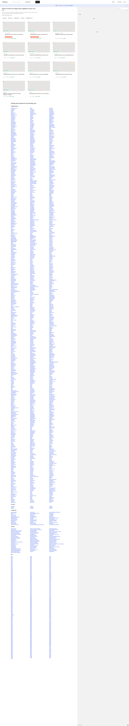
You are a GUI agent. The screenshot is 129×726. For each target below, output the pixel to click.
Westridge (12, 337)
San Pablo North (32, 480)
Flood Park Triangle (33, 182)
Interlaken (50, 476)
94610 (12, 612)
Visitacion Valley (13, 144)
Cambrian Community (33, 159)
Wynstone (50, 407)
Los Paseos (31, 156)
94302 (50, 575)
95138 (12, 590)
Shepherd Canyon (13, 502)
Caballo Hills (13, 207)
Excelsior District (32, 142)
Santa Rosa (50, 286)
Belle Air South (13, 267)
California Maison (32, 162)
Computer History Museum (53, 519)
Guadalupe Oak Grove (52, 161)
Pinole (12, 492)
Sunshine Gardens (32, 254)
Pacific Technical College (52, 537)
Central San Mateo (52, 185)
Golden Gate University (14, 536)
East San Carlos (13, 260)
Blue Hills (12, 308)
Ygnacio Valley (51, 271)
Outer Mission (32, 137)
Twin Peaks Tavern (13, 523)
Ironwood (50, 220)
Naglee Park (12, 156)
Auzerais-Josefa (32, 161)
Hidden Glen (32, 463)
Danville (50, 337)
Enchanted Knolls (51, 296)
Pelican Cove (32, 301)
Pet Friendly (32, 508)
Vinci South (12, 165)
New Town (12, 285)
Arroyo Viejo (51, 209)
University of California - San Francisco (36, 529)
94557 (31, 634)
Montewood (31, 314)
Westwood (12, 353)
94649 (12, 617)
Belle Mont (50, 328)
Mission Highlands (52, 388)
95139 (31, 590)
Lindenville (31, 253)
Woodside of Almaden (52, 169)
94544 (31, 633)
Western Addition (51, 118)
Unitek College (13, 544)
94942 (31, 636)
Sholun (31, 385)
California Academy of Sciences (34, 513)
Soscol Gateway (13, 351)
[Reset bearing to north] (127, 13)
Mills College (51, 197)
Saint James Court (51, 408)
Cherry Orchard (32, 176)
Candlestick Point (32, 140)
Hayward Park (32, 185)
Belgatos (12, 250)
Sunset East (51, 316)
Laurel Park (31, 373)
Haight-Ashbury (13, 123)
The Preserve (51, 225)
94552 (12, 634)
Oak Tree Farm (13, 224)
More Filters (23, 18)
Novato (50, 326)
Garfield (31, 484)
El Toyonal (50, 439)
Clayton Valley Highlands (52, 325)
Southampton (51, 456)
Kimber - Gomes (51, 190)
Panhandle (31, 121)
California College (51, 545)
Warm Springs (51, 187)
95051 (12, 601)
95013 (12, 579)
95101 (50, 580)
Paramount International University (16, 534)
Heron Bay (31, 345)
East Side (50, 254)
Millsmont (12, 209)
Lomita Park (51, 267)
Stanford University (52, 533)
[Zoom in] (127, 10)
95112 (12, 583)
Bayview (50, 134)
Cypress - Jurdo (32, 169)
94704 (50, 618)
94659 (31, 617)
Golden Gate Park (51, 121)
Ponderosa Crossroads (52, 399)
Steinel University (13, 545)
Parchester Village (51, 367)
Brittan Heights (13, 259)
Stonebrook (12, 400)
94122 (31, 562)
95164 (12, 595)
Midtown (50, 149)
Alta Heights (51, 345)
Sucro (50, 478)
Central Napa (13, 348)
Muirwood (50, 223)
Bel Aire (31, 346)
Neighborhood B (51, 414)
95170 (31, 595)
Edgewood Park (51, 186)
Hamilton (50, 230)
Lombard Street (51, 513)
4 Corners (50, 393)
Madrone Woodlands (52, 354)
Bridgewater (51, 245)
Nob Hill (31, 115)
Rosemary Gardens (52, 160)
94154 (31, 569)
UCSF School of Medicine (34, 545)
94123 (50, 562)
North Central (13, 185)
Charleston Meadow (14, 148)
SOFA (50, 159)
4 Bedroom (12, 507)
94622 (12, 616)
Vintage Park (51, 263)
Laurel (31, 184)
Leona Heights (32, 207)
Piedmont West (51, 481)
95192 (12, 597)
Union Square (13, 117)
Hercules (12, 470)
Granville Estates (51, 406)
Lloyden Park (13, 397)
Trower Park (13, 451)
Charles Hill (32, 441)
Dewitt (12, 328)
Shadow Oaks (13, 313)
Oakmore (31, 203)
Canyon (50, 502)
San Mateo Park (51, 183)
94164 (31, 572)
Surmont (31, 250)
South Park (31, 293)
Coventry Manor (32, 348)
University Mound (13, 141)
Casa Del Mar (32, 433)
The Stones (50, 471)
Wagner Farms (13, 324)
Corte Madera (51, 390)
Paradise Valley (13, 253)
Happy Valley (32, 220)
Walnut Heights (13, 434)
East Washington (13, 483)
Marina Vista (32, 419)
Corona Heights (32, 124)
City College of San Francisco (15, 537)
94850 (12, 645)
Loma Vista (51, 246)
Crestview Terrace (32, 475)
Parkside (12, 128)
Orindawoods (32, 440)
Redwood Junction (32, 187)
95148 (12, 591)
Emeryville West (13, 245)
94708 (12, 621)
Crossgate (31, 499)
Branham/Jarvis (51, 164)
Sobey (31, 313)
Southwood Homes (32, 400)
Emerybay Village (32, 244)
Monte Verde (32, 268)
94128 (50, 626)
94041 (12, 599)
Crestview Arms (51, 475)
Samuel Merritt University (53, 528)
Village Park (12, 473)
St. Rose (50, 292)
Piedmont (31, 481)
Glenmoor (50, 189)
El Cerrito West (51, 453)
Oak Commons (51, 462)
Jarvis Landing (32, 302)
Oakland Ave (32, 211)
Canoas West (32, 167)
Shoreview (50, 184)
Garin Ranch (32, 398)
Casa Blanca (12, 461)
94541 (31, 632)
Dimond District (51, 202)
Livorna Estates (51, 270)
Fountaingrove (32, 287)
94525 (31, 655)
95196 (12, 598)
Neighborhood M (32, 416)
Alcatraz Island (32, 512)
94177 (31, 573)
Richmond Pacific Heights (53, 454)
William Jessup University (33, 549)
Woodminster (32, 205)
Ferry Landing (32, 284)
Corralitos (12, 474)
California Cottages (33, 330)
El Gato (12, 247)
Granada (12, 243)
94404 (12, 605)
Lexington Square (13, 303)
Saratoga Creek (51, 306)
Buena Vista (51, 122)
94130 (50, 564)
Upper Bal (12, 344)
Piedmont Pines (32, 204)
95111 (50, 582)
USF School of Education (33, 536)
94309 (50, 637)
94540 (12, 632)
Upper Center (13, 436)
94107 (50, 557)
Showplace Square (13, 122)
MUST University (51, 530)
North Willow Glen (13, 167)
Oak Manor (31, 469)
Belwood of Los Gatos (52, 249)
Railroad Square (32, 288)
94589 (12, 653)
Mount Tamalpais (51, 518)
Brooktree (31, 434)
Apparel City (51, 141)
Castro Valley (13, 435)
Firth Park (31, 334)
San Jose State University (33, 533)
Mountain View (32, 448)
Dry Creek (12, 232)
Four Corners (32, 388)
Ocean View (12, 484)
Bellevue (12, 293)
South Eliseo (32, 356)
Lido (50, 302)
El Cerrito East (32, 453)
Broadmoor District (52, 343)
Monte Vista (12, 378)
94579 (12, 640)
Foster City (31, 262)
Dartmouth (50, 483)
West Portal (31, 128)
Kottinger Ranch (32, 221)
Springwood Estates (33, 351)
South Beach (13, 119)
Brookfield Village (13, 198)
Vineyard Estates (32, 228)
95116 (12, 584)
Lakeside (50, 207)
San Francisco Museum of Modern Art (54, 512)
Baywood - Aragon (13, 184)
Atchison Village (51, 366)
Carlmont (50, 330)
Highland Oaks (32, 223)
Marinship (50, 285)
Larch (31, 427)
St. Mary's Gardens (13, 429)
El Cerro (50, 338)
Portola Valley (32, 336)
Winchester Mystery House (15, 524)
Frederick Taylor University (53, 532)
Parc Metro (50, 242)
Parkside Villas (13, 412)
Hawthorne (31, 411)
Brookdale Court (51, 398)
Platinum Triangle (13, 312)
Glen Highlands (32, 209)
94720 (31, 622)
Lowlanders (12, 177)
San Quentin (12, 501)
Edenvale (31, 179)
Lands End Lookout (14, 518)
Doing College (32, 544)
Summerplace (51, 307)
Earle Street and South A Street (15, 291)
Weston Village (13, 454)
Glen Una (31, 312)
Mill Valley (12, 294)
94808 (50, 644)
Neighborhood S (51, 416)
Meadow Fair (13, 168)
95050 (12, 580)
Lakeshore (12, 136)
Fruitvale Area (13, 309)
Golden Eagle (13, 220)
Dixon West (12, 478)
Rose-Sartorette (13, 159)
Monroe (50, 288)
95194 (50, 597)
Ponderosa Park (13, 179)
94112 (31, 559)
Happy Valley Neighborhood (15, 306)
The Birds (31, 471)
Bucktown (31, 450)
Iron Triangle (13, 366)
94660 (50, 617)
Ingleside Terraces (51, 135)
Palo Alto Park (51, 395)
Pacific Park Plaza (32, 245)
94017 (50, 646)
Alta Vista (12, 251)
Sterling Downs (13, 333)
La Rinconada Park (33, 249)
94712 (12, 622)
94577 (31, 639)
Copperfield (51, 491)
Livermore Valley (51, 317)
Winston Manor (13, 254)
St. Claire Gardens (32, 148)
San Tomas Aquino (52, 232)
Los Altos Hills (13, 421)
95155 (12, 593)
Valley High (31, 379)
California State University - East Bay (16, 530)
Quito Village (32, 311)
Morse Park (51, 177)
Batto (11, 388)
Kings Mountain (32, 432)
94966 (50, 635)
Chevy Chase (13, 355)
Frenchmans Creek (13, 433)
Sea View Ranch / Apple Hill (34, 476)
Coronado (12, 371)
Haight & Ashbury (13, 520)
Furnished (50, 508)
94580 (50, 634)
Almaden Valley (51, 497)
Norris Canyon (32, 502)
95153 (31, 592)
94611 (31, 612)
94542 (50, 632)
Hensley (50, 165)
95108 (50, 581)
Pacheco (50, 469)
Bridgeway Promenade (14, 284)
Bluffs (31, 429)
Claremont (50, 442)
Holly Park (50, 139)
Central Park (13, 230)
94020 (12, 574)
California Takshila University (15, 551)
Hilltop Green (51, 368)
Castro (50, 128)
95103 (12, 581)
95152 (12, 592)
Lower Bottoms (32, 200)
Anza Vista (31, 118)
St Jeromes (31, 455)
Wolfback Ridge (51, 283)
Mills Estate (12, 420)
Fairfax (12, 469)
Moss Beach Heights (14, 494)
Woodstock (31, 282)
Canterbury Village (13, 326)
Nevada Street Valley (14, 286)
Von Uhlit (50, 352)
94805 (50, 643)
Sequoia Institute (51, 551)
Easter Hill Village (13, 372)
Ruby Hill (31, 226)
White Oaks (51, 261)
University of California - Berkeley (35, 528)
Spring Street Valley (33, 285)
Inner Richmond (51, 117)
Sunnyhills (50, 240)
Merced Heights (51, 136)
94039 (31, 598)
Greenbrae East (51, 356)
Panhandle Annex (32, 371)
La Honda (50, 495)
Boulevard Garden (13, 455)
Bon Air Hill (13, 357)
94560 (12, 578)
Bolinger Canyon (51, 427)
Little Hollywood (13, 140)
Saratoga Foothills (32, 310)
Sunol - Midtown (13, 181)
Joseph (12, 231)
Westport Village (51, 335)
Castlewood (31, 218)
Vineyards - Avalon (13, 191)
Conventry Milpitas (33, 240)
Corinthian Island (13, 392)
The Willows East (13, 395)
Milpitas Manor (32, 241)
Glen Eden (12, 281)
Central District (13, 189)
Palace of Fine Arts (33, 522)
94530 (12, 642)
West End (50, 281)
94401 (12, 604)
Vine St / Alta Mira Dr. (52, 450)
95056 (50, 602)
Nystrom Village (13, 369)
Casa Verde (50, 378)
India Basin (31, 134)
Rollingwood (51, 268)
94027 (31, 647)
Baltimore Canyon (51, 357)
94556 (50, 645)
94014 (31, 646)
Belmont (31, 329)
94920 (12, 647)
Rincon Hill (31, 117)
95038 (50, 641)
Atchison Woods (13, 374)
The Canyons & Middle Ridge (34, 294)
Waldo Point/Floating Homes (34, 286)
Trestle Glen (51, 203)
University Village (32, 394)
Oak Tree (31, 198)
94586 (31, 656)
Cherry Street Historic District (53, 289)
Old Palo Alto (32, 146)
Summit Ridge (32, 272)
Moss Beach (51, 493)
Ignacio (12, 327)
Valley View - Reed (13, 162)
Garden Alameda (13, 160)
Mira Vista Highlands (33, 454)
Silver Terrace (51, 140)
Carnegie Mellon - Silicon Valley (54, 534)
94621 (50, 615)
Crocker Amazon (51, 137)
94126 (50, 563)
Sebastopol (31, 359)
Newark (50, 301)
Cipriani (12, 331)
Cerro (12, 265)
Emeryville (50, 243)
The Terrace (12, 457)
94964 (50, 657)
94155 (50, 569)
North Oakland (13, 199)
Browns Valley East (13, 347)
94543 (12, 633)
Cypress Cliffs (51, 494)
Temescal (50, 198)
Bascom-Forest (51, 163)
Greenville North (13, 323)
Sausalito (31, 283)
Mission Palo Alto (32, 395)
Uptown (31, 199)
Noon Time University (33, 546)
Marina (31, 108)
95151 (50, 591)
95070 (50, 636)
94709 (31, 621)
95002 (31, 578)
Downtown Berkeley (52, 212)
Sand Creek (12, 398)
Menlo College (51, 547)
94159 (50, 570)
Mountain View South (14, 448)
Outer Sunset (13, 125)
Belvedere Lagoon (51, 391)
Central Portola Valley (33, 337)
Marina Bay (12, 365)
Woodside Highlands (52, 336)
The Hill (50, 284)
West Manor (12, 458)
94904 (31, 640)
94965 (31, 635)
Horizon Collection (52, 409)
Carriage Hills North (33, 368)
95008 (50, 578)
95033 (12, 577)
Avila (11, 228)
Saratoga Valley (32, 315)
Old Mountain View (33, 170)
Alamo (50, 433)
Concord (31, 325)
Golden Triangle (51, 308)
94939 (12, 641)
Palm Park (31, 186)
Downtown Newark (13, 302)
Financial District (13, 116)
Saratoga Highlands (13, 249)
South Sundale (51, 191)
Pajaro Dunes (51, 473)
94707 (50, 620)
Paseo (12, 311)
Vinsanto (12, 317)
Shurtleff (50, 350)
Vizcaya (31, 233)
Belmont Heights (13, 329)
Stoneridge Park (51, 226)
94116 (31, 560)
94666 (31, 618)
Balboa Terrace (32, 138)
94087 (50, 600)
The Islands (12, 471)
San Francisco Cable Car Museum (54, 524)
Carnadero (12, 460)
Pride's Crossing (32, 307)
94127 (12, 564)
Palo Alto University (52, 548)
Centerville (31, 189)
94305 (31, 637)
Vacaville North (51, 449)
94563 (12, 646)
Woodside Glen (51, 400)
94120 (50, 561)
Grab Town (50, 432)
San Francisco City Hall (33, 519)
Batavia (31, 477)
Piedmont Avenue (32, 197)
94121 (12, 562)
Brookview (12, 307)
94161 (31, 571)
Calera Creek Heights (33, 239)
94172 (12, 573)
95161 (50, 594)
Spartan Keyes (13, 164)
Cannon (31, 451)
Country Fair (51, 218)
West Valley (51, 180)
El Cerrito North (51, 452)
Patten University (13, 529)
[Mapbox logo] (80, 725)
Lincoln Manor (13, 292)
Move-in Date (10, 18)
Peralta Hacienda (51, 205)
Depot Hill (50, 430)
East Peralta (12, 211)
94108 (12, 558)
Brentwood (31, 397)
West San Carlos (32, 163)
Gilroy (31, 459)
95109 (12, 582)
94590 (31, 653)
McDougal (31, 261)
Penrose (12, 410)
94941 (12, 636)
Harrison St (51, 211)
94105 (31, 557)
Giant (11, 376)
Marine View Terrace (33, 495)
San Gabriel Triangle (52, 482)
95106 (31, 581)
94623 (31, 616)
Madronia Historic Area (14, 315)
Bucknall (50, 311)
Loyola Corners (51, 233)
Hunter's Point (13, 135)
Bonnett (50, 229)
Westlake (12, 385)
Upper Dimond (13, 210)
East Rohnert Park (51, 412)
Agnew (12, 180)
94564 (12, 655)
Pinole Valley (51, 492)
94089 (50, 577)
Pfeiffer (12, 498)
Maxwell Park (51, 208)
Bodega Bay (32, 490)
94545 (50, 633)
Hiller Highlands (13, 208)
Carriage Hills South (52, 371)
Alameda (31, 281)
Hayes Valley (32, 120)
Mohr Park (50, 222)
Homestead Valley (51, 295)
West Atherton (32, 396)
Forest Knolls (32, 126)
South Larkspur (51, 353)
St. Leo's (12, 161)
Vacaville (31, 449)
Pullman (50, 369)
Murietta (31, 303)
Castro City (50, 170)
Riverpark (12, 350)
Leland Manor (51, 146)
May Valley (12, 368)
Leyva (50, 158)
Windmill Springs (51, 156)
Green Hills (51, 418)
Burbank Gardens (51, 290)
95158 (12, 594)
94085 (12, 600)
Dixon (12, 477)
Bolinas (12, 497)
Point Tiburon (32, 392)
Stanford (12, 325)
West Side (31, 229)
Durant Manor (13, 212)
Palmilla (31, 409)
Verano (12, 389)
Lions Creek (32, 461)
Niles (11, 188)
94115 (12, 560)
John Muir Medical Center (14, 411)
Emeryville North (13, 244)
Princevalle (12, 463)
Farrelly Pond (13, 343)
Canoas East (32, 166)
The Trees (31, 472)
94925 (50, 640)
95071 (12, 637)
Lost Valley (50, 441)
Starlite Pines (51, 241)
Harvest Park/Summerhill (52, 463)
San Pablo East (51, 480)
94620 (31, 615)
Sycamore (50, 294)
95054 (31, 580)
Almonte (31, 295)
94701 (31, 619)
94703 (12, 620)
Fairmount (12, 142)
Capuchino (50, 417)
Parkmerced (31, 136)
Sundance (50, 460)
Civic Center (13, 120)
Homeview (31, 332)
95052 (50, 601)
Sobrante (12, 367)
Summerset (31, 316)
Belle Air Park (51, 266)
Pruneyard (50, 231)
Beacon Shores (13, 301)
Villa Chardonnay (51, 323)
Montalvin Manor (13, 480)
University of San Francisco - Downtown (55, 531)
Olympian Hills (13, 472)
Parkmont (31, 191)
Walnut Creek (32, 270)
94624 (50, 616)
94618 (50, 614)
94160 (12, 571)
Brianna (31, 498)
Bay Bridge (31, 521)
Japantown (31, 116)
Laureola (12, 261)
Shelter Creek (32, 269)
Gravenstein (31, 292)
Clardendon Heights (14, 126)
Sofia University (32, 548)
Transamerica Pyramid (14, 519)
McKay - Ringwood (14, 169)
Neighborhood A (32, 414)
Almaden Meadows (52, 162)
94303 (12, 576)
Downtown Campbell (33, 230)
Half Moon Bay (51, 431)
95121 (50, 585)
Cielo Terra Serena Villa (33, 243)
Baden (50, 253)
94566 (31, 623)
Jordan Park (12, 113)
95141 (50, 590)
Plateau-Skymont (51, 332)
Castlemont (50, 200)
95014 (50, 622)
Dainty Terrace (32, 408)
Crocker (31, 386)
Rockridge (12, 197)
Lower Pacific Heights (33, 113)
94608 (31, 611)
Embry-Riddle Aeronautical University (54, 536)
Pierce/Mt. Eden (32, 309)
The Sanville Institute (33, 531)
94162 (50, 571)
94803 (12, 643)
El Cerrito (31, 452)
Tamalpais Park (13, 295)
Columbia (31, 436)
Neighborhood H (51, 415)
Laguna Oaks (51, 221)
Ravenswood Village (14, 394)
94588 (50, 623)
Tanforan (50, 269)
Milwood (50, 420)
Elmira (31, 497)
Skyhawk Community (14, 290)
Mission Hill (12, 222)
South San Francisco (14, 252)
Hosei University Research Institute (54, 546)
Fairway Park (32, 280)
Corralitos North (13, 475)
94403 (50, 604)
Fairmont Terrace (51, 437)
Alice (11, 442)
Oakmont (50, 287)
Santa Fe (12, 375)
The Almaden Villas (33, 158)
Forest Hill (31, 127)
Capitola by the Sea (33, 430)
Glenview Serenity (52, 168)
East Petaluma (51, 304)
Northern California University (15, 538)
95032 (50, 624)
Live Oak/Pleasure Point (14, 274)
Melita (31, 291)
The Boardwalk (51, 272)
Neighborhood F (13, 416)
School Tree (12, 427)
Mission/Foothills (51, 280)
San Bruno (50, 265)
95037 (50, 579)
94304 (31, 576)
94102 (31, 556)
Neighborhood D (13, 415)
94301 (31, 575)
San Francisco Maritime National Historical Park (37, 524)
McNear (31, 305)
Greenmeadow (32, 149)
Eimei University (13, 547)
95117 (31, 584)
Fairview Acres (51, 401)
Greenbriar (31, 376)
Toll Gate (50, 309)
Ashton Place (13, 401)
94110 (50, 558)
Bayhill (12, 266)
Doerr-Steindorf (51, 157)
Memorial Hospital (32, 289)
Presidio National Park (14, 108)
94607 (12, 611)
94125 (31, 563)
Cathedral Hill (51, 116)
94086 (31, 600)
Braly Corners (13, 178)
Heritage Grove (51, 250)
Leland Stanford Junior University (16, 548)
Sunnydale (50, 143)
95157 (50, 593)
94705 (12, 619)
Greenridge (31, 435)
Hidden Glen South (33, 168)
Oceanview (12, 137)
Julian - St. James (51, 166)
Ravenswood (51, 314)
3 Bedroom (50, 506)
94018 (50, 654)
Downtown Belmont (33, 331)
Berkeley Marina (32, 212)
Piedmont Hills (32, 155)
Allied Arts (12, 183)
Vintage (31, 352)
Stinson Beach (51, 501)
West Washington (51, 484)
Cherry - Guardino (32, 190)
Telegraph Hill (51, 114)
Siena (50, 227)
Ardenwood (51, 188)
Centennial (12, 187)
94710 (50, 621)
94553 (50, 655)
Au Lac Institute (32, 550)
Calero (31, 460)
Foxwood (12, 304)
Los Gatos (31, 246)
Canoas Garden (32, 160)
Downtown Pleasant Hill (52, 379)
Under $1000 (13, 506)
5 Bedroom (31, 507)
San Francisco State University (34, 532)
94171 (50, 572)
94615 (50, 613)
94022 (31, 574)
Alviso (50, 178)
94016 (12, 556)
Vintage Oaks (51, 181)
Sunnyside (50, 138)
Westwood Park (32, 141)
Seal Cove (31, 494)
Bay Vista (50, 458)
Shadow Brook (13, 499)
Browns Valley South (33, 347)
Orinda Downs (32, 439)
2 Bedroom (31, 506)
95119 (12, 585)
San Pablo (12, 479)
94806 (12, 644)
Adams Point (13, 200)
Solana (50, 410)
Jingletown (50, 201)
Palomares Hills (51, 435)
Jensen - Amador (13, 221)
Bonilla (12, 387)
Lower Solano (32, 483)
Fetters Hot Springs (13, 390)
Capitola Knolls (13, 431)
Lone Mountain (13, 118)
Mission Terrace (13, 139)
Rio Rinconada (51, 248)
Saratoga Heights (13, 310)
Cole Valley (51, 123)
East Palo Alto (13, 393)
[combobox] (18, 2)
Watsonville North (13, 476)
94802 (50, 642)
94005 (31, 638)
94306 (50, 576)
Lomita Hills (13, 419)
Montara (31, 496)
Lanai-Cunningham (52, 167)
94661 (12, 618)
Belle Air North (32, 266)
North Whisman (13, 170)
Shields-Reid (32, 374)
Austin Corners (13, 314)
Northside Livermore (14, 316)
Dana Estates (32, 326)
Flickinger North (32, 165)
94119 (31, 561)
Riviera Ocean (13, 495)
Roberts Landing (32, 344)
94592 (12, 654)
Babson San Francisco (52, 538)
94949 (31, 657)
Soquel (31, 274)
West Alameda (13, 282)
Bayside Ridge (51, 334)
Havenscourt (32, 206)
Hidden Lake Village (14, 240)
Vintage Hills (51, 228)
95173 (12, 596)
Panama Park (51, 176)
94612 (50, 612)
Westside (50, 273)
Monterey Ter (32, 442)
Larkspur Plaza (13, 359)
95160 (31, 594)
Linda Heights (13, 493)
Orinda (12, 438)
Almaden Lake (13, 157)
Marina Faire (32, 343)
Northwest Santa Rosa (14, 491)
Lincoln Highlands (52, 210)
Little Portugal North (52, 179)
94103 (50, 556)
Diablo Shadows (13, 271)
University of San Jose (52, 544)
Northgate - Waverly (14, 202)
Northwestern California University (16, 531)
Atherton (12, 396)
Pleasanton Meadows (52, 224)
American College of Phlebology (15, 552)
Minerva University (33, 538)
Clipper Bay (32, 456)
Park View (50, 374)
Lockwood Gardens (13, 203)
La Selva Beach (13, 275)
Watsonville (51, 274)
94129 (31, 564)
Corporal (50, 459)
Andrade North (13, 481)
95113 (31, 583)
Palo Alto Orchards (52, 148)
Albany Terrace (32, 482)
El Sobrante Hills (13, 370)
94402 (31, 604)
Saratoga (31, 306)
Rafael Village (51, 327)
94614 (31, 613)
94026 (31, 603)
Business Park (32, 399)
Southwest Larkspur (33, 355)
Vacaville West (51, 451)
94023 (12, 625)
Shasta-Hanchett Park (14, 158)
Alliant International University (53, 529)
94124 (12, 563)
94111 (12, 559)
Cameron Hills (13, 190)
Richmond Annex (51, 365)
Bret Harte (31, 144)
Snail (31, 177)
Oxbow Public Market (33, 520)
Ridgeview (12, 380)
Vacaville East (13, 450)
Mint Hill (31, 122)
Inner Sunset (32, 125)
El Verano (50, 387)
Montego (50, 499)
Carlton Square (32, 323)
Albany (12, 482)
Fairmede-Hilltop (32, 365)
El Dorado (50, 377)
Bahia (31, 328)
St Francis (50, 147)
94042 (31, 599)
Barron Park (12, 146)
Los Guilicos (13, 288)
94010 (50, 603)
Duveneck (12, 147)
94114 (50, 559)
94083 (31, 626)
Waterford (50, 303)
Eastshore (50, 376)
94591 (50, 653)
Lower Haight (32, 123)
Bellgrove (50, 310)
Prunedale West (51, 474)
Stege (50, 375)
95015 (12, 623)
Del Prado (12, 219)
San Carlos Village (13, 262)
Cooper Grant (32, 290)
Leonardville (51, 282)
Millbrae (12, 417)
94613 (12, 613)
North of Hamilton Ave (33, 231)
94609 (50, 611)
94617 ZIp (12, 614)
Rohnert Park (32, 412)
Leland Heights (51, 322)
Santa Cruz (12, 273)
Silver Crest (31, 500)
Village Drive (13, 406)
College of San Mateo (33, 547)
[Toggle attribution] (127, 725)
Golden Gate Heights (52, 127)
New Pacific (32, 470)
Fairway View (13, 289)
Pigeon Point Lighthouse (52, 520)
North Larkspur (32, 353)
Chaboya (12, 155)
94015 (31, 625)
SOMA (31, 119)
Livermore (50, 315)
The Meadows (32, 317)
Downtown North (51, 145)
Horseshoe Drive (51, 312)
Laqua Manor (51, 344)
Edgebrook (31, 377)
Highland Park (32, 210)
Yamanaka (12, 408)
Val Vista (12, 227)
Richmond (31, 364)
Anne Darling (51, 155)
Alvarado (31, 378)
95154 (50, 592)
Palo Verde (31, 145)
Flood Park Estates (52, 394)
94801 (31, 642)
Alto (30, 296)
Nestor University (32, 537)
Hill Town (31, 473)
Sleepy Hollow (13, 441)
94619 (12, 615)
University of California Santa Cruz (16, 550)
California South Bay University (15, 549)
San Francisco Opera (33, 523)
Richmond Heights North (52, 479)
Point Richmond (51, 364)
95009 (12, 624)
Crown (12, 305)
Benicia (50, 455)
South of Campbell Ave (14, 233)
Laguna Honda (13, 127)
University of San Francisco (15, 532)
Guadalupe (12, 500)
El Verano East (32, 389)
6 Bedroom (50, 507)
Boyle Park (12, 296)
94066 (50, 625)
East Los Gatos (51, 247)
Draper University (13, 535)
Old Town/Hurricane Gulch (15, 283)
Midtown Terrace (51, 126)
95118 (50, 584)
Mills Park (12, 268)
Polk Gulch (12, 115)
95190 (31, 596)
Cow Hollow (51, 108)
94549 (31, 645)
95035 (31, 579)
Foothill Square (32, 202)
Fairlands (12, 225)
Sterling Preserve (32, 410)
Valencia (31, 227)
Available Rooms (16, 18)
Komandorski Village (14, 335)
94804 (31, 643)
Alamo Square (13, 121)
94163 (12, 572)
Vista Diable (51, 411)
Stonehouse (50, 351)
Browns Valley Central (52, 346)
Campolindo (51, 429)
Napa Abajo (31, 349)
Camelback (50, 380)
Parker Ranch (32, 308)
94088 (31, 577)
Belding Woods (32, 369)
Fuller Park (50, 348)
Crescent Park (13, 149)
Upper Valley (13, 437)
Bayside (31, 493)
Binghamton (51, 477)
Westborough (32, 251)
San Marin (31, 327)
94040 (50, 598)
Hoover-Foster (51, 206)
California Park (51, 500)
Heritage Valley (13, 226)
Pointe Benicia (13, 456)
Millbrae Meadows (32, 420)
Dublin (31, 335)
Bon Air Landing (13, 356)
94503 (31, 654)
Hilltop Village (32, 375)
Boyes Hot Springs (52, 389)
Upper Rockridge (51, 204)
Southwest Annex (51, 370)
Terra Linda (51, 264)
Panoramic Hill (32, 201)
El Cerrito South (13, 453)
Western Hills (32, 333)
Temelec (31, 387)
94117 (50, 560)
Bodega (12, 490)
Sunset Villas (32, 457)
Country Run (51, 472)
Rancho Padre (32, 247)
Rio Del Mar (51, 275)
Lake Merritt (13, 521)
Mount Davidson (13, 138)
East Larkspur (13, 354)
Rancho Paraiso (32, 271)
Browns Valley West (52, 347)
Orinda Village (13, 439)
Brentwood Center (51, 397)
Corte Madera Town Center (15, 391)
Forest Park (51, 373)
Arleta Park (12, 432)
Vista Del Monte (13, 246)
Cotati (31, 491)
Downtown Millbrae (33, 418)
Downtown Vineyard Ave (52, 219)
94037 (50, 656)
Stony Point (51, 413)
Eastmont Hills (13, 204)
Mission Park (32, 222)
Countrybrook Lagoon (14, 166)
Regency (31, 324)
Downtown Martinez (14, 449)
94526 (12, 639)
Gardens (31, 393)
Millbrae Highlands (52, 419)
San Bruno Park (13, 269)
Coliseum (50, 199)
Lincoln (31, 263)
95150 (31, 591)
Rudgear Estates (13, 272)
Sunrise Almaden (13, 163)
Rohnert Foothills (13, 413)
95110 (31, 582)
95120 (31, 585)
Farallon (50, 331)
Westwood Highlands (14, 134)
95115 (50, 583)
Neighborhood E (32, 415)
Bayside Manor (32, 417)
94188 (50, 573)
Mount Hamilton (13, 496)
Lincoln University (13, 528)
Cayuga (50, 144)
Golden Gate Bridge (14, 512)
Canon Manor (32, 413)
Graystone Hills (51, 498)
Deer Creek (31, 406)
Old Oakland (13, 205)
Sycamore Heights (13, 218)
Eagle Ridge (32, 462)
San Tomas (31, 232)
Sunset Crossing (13, 399)
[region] (88, 23)
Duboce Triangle (51, 124)
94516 (12, 658)
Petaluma (31, 304)
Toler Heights (32, 208)
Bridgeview (51, 457)
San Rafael (31, 264)
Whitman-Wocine (13, 280)
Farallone (50, 496)
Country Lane (51, 305)
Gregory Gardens (13, 379)
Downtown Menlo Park (33, 181)
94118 (12, 561)
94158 (31, 570)
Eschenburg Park (13, 462)
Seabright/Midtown (33, 273)
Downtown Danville (33, 338)
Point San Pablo (32, 366)
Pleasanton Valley (32, 225)
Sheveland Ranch (32, 350)
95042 (12, 657)
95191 (50, 596)
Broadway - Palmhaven (33, 180)
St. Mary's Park (32, 139)
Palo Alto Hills (32, 421)
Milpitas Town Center (14, 239)
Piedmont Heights (13, 241)
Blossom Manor (13, 248)
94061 (50, 605)
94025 (12, 603)
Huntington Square (13, 364)
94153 (12, 569)
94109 (31, 558)
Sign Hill (50, 252)
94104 (12, 557)
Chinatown (50, 115)
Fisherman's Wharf (52, 113)
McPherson (12, 349)
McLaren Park (13, 145)
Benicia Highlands (32, 458)
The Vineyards (51, 324)
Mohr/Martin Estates (14, 223)
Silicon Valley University (52, 549)
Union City (12, 377)
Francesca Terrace (13, 459)
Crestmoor (31, 267)
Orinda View (13, 440)
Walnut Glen (13, 229)
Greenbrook (12, 338)
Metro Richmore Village (14, 373)
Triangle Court (51, 372)
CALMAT (31, 551)
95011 (31, 624)
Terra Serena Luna (32, 242)
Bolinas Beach (32, 501)
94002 (12, 638)
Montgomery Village (14, 287)
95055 (31, 602)
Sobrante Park (13, 201)
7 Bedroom (12, 508)
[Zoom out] (127, 12)
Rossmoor (12, 270)
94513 (50, 647)
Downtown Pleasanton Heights (34, 219)
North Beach (32, 114)
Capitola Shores (32, 431)
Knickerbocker (51, 440)
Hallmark (12, 332)
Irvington (31, 188)
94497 (31, 605)
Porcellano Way (13, 336)
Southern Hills (13, 386)
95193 (31, 597)
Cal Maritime (51, 535)
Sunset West (32, 322)
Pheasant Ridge (32, 224)
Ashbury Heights (13, 124)
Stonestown (31, 143)
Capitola (12, 430)
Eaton (31, 260)
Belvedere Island (32, 391)
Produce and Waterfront (14, 206)
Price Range (4, 18)
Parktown (50, 239)
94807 (31, 644)
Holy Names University (33, 530)
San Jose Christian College (53, 550)
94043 (50, 599)
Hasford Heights (32, 370)
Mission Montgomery (52, 291)
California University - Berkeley (15, 533)
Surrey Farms (32, 248)
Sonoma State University (14, 414)
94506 (50, 638)
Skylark (50, 358)
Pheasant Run (32, 407)
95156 (31, 593)
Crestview (31, 259)
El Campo (50, 392)
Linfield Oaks (13, 182)
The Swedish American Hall (53, 522)
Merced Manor (32, 135)
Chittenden (31, 474)
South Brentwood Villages (14, 407)
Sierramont (31, 157)
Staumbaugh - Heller (14, 186)
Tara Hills (31, 479)
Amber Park (12, 409)
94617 (31, 614)
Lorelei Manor (51, 182)
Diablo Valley (32, 380)
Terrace (12, 352)
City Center (51, 244)
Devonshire (50, 259)
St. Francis (31, 147)
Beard (12, 346)
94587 (12, 635)
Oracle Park (31, 518)
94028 (12, 575)
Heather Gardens (51, 355)
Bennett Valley (51, 293)
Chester (50, 313)
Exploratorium (51, 523)
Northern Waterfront (14, 114)
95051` (31, 601)
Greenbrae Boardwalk (14, 358)
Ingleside (50, 142)
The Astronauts (51, 470)
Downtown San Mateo (33, 183)
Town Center (13, 263)
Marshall (31, 437)
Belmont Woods (13, 330)
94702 (50, 619)
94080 (12, 626)
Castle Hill (50, 434)
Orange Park (51, 251)
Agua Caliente (32, 390)
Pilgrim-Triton (13, 264)
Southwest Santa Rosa (52, 490)
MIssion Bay (51, 120)
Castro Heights (32, 372)
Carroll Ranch (13, 428)
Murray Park (32, 357)
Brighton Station (32, 401)
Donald (31, 428)
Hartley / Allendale (13, 452)
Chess (50, 262)
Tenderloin (50, 119)
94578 (50, 639)
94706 (31, 620)
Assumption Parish (13, 345)
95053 (12, 602)
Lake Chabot (51, 436)
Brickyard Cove (32, 367)
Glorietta (50, 438)
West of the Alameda (52, 396)
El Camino (31, 252)
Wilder (31, 438)
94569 (12, 656)
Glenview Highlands (14, 418)
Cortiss (50, 428)
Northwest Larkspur (33, 358)
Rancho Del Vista (51, 461)
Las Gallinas (32, 265)
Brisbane (50, 333)
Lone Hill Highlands (33, 164)
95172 (50, 595)
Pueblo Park (51, 349)
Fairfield (50, 421)
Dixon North (32, 478)
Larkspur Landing (32, 354)
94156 (12, 570)
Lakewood (12, 176)
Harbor (50, 260)
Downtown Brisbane (14, 334)
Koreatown (31, 178)
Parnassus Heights (51, 125)
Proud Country (13, 322)
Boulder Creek (32, 275)
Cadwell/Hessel (51, 359)
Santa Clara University (33, 535)
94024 (50, 574)
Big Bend (50, 386)
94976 (31, 641)
